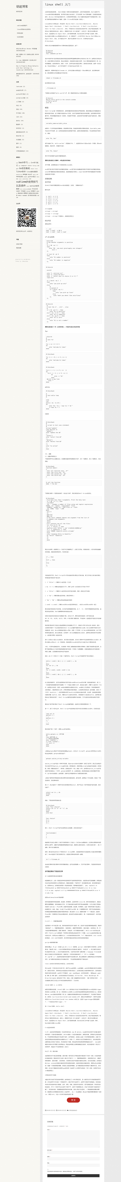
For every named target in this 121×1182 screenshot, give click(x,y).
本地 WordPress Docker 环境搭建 (26, 48)
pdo (37, 174)
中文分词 (35, 189)
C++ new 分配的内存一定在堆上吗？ (26, 60)
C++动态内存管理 (50, 1027)
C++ (29, 162)
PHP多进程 (20, 33)
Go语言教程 (20, 37)
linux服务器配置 (32, 171)
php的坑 (25, 176)
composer (24, 165)
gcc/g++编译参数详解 (51, 942)
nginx (34, 174)
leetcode (19, 86)
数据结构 (20, 193)
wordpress (27, 259)
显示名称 (49, 1150)
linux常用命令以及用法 (24, 29)
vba (21, 189)
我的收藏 (18, 248)
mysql (30, 174)
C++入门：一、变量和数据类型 (53, 921)
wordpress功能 (20, 98)
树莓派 (26, 193)
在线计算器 (19, 244)
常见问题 (28, 191)
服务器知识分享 (20, 132)
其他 (17, 109)
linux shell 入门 (57, 4)
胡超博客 (22, 6)
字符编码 (23, 191)
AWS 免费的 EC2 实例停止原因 (25, 54)
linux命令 (21, 171)
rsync (20, 178)
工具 (17, 117)
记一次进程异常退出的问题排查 (53, 876)
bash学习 (23, 162)
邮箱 (48, 1156)
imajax (32, 168)
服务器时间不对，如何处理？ (24, 73)
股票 (17, 147)
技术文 (18, 120)
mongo (25, 174)
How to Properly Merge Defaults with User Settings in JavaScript (27, 68)
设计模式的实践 (32, 195)
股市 (17, 143)
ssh (30, 178)
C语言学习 (30, 165)
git (17, 168)
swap (28, 186)
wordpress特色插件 (27, 189)
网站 (48, 1163)
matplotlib (19, 174)
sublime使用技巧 (22, 25)
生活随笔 (18, 139)
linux (36, 168)
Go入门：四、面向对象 (51, 1051)
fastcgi (35, 165)
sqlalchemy (25, 178)
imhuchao (25, 261)
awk (17, 162)
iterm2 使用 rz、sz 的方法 (53, 985)
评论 (48, 1129)
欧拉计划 (18, 136)
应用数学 (33, 191)
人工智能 (18, 101)
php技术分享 (19, 90)
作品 (17, 105)
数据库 (18, 124)
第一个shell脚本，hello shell (54, 1006)
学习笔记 (18, 113)
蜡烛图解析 (25, 195)
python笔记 (32, 176)
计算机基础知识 (20, 151)
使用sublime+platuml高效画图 (54, 897)
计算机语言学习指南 (50, 1075)
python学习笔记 (21, 94)
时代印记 (18, 128)
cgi (19, 165)
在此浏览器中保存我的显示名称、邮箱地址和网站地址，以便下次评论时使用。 (65, 1171)
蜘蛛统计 (20, 195)
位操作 (18, 191)
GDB (38, 165)
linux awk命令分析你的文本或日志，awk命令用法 (59, 963)
